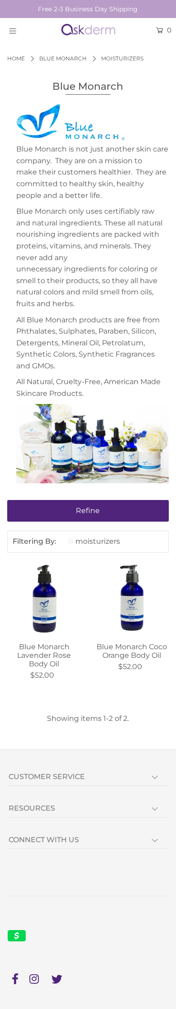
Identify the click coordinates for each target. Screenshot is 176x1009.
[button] (88, 511)
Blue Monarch (63, 58)
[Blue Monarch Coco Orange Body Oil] (132, 599)
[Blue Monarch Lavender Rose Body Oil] (44, 599)
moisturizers (97, 541)
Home (16, 58)
